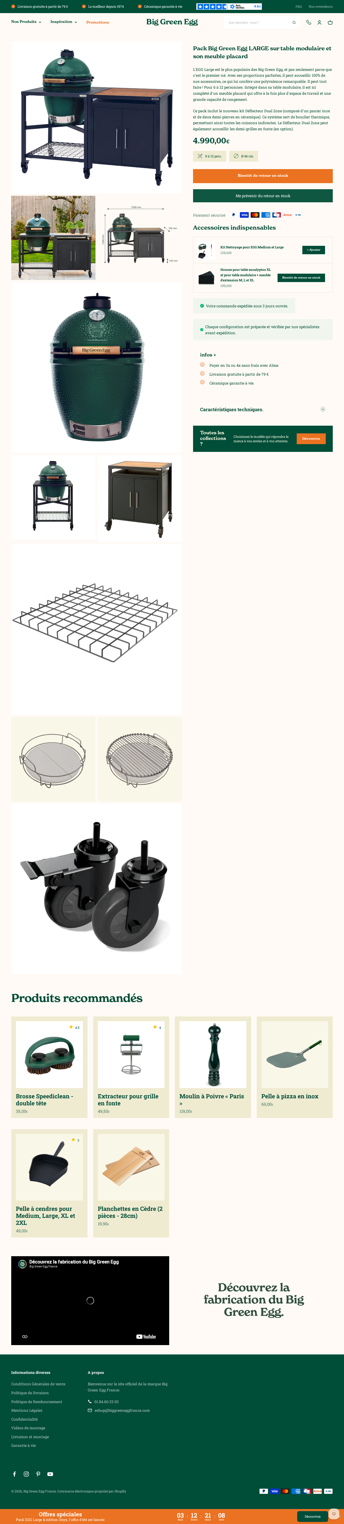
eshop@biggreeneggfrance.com (122, 1410)
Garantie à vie (23, 1445)
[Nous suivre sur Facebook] (14, 1474)
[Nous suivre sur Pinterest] (38, 1474)
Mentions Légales (26, 1410)
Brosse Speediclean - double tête (44, 1099)
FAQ (299, 6)
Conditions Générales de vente (38, 1383)
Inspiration (61, 22)
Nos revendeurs (321, 6)
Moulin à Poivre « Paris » (211, 1099)
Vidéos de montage (28, 1427)
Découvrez (311, 438)
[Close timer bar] (339, 1516)
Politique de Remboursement (36, 1401)
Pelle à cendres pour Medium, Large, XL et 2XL (45, 1215)
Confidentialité (24, 1419)
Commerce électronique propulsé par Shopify (91, 1491)
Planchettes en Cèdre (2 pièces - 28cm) (130, 1212)
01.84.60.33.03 (106, 1401)
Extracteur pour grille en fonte (128, 1099)
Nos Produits (24, 22)
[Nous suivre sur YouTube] (50, 1474)
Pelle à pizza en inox (289, 1096)
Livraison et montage (30, 1436)
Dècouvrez (313, 1516)
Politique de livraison (30, 1392)
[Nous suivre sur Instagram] (26, 1474)
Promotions (97, 23)
